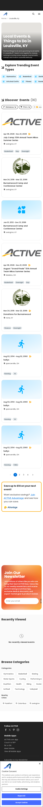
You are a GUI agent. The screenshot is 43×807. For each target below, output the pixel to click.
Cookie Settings (21, 789)
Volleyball (34, 689)
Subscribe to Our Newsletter (16, 760)
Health (19, 684)
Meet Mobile (9, 748)
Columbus (22, 703)
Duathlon (7, 684)
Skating (35, 674)
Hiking (29, 684)
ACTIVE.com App (11, 739)
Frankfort (8, 703)
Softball (6, 689)
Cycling (22, 679)
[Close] (39, 763)
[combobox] (9, 107)
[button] (25, 107)
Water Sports (8, 679)
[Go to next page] (33, 475)
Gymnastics (8, 674)
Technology (20, 689)
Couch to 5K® (10, 742)
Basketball (23, 674)
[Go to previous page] (10, 475)
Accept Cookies (21, 802)
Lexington (36, 703)
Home (3, 18)
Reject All (21, 796)
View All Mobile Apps (12, 751)
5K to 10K (7, 745)
